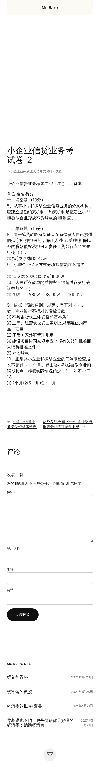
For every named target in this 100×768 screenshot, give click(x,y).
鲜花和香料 (17, 677)
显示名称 (13, 548)
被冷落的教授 (19, 691)
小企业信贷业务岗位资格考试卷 (22, 424)
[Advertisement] (50, 82)
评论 (11, 492)
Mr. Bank (50, 7)
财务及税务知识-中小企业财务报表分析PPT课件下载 (68, 424)
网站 (10, 590)
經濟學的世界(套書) (25, 706)
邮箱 (10, 569)
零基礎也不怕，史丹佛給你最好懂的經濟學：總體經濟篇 (40, 723)
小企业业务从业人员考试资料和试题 (36, 171)
